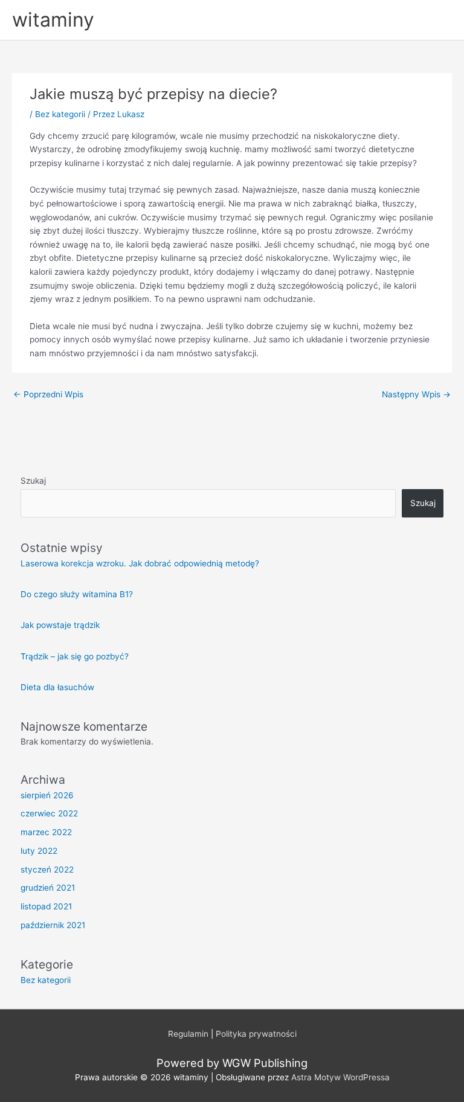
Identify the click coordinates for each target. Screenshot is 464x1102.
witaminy (53, 19)
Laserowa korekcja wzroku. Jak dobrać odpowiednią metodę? (140, 563)
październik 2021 (53, 925)
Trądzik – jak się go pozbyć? (75, 656)
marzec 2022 (46, 832)
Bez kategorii (60, 114)
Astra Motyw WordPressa (340, 1077)
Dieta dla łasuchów (57, 687)
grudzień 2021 (48, 887)
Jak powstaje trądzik (60, 625)
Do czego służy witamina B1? (77, 594)
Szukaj (33, 480)
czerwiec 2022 (49, 813)
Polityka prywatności (256, 1034)
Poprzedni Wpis (48, 394)
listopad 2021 (46, 906)
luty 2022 (39, 851)
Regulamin (188, 1034)
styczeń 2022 (47, 869)
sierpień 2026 (47, 795)
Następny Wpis (416, 394)
